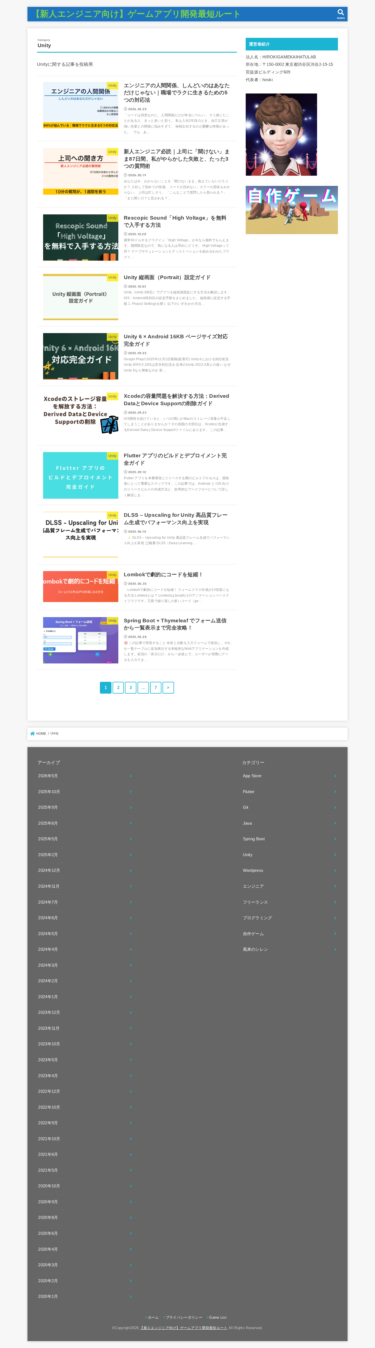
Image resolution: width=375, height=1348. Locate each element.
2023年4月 (48, 1076)
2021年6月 (48, 1154)
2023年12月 (49, 1012)
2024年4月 (48, 949)
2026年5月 (48, 776)
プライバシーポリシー (184, 1317)
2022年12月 (49, 1091)
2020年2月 (48, 1281)
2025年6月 (48, 823)
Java (247, 823)
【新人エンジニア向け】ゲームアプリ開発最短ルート (136, 14)
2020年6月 (48, 1233)
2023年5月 (48, 1060)
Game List (217, 1317)
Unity (248, 855)
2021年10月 (49, 1139)
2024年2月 (48, 981)
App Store (252, 776)
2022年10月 (49, 1107)
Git (245, 807)
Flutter (249, 792)
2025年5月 (48, 839)
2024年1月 (48, 997)
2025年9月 (48, 807)
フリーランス (255, 902)
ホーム (153, 1317)
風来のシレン (255, 949)
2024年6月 (48, 918)
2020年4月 (48, 1249)
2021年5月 (48, 1170)
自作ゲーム (253, 934)
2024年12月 (49, 870)
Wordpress (253, 870)
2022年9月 (48, 1123)
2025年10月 (49, 792)
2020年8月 (48, 1217)
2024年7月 (48, 902)
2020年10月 (49, 1186)
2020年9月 (48, 1202)
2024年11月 (49, 886)
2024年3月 (48, 965)
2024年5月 (48, 934)
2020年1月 (48, 1296)
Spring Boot (254, 839)
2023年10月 (49, 1044)
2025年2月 (48, 855)
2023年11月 (49, 1028)
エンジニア (253, 886)
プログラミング (257, 918)
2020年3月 (48, 1265)
